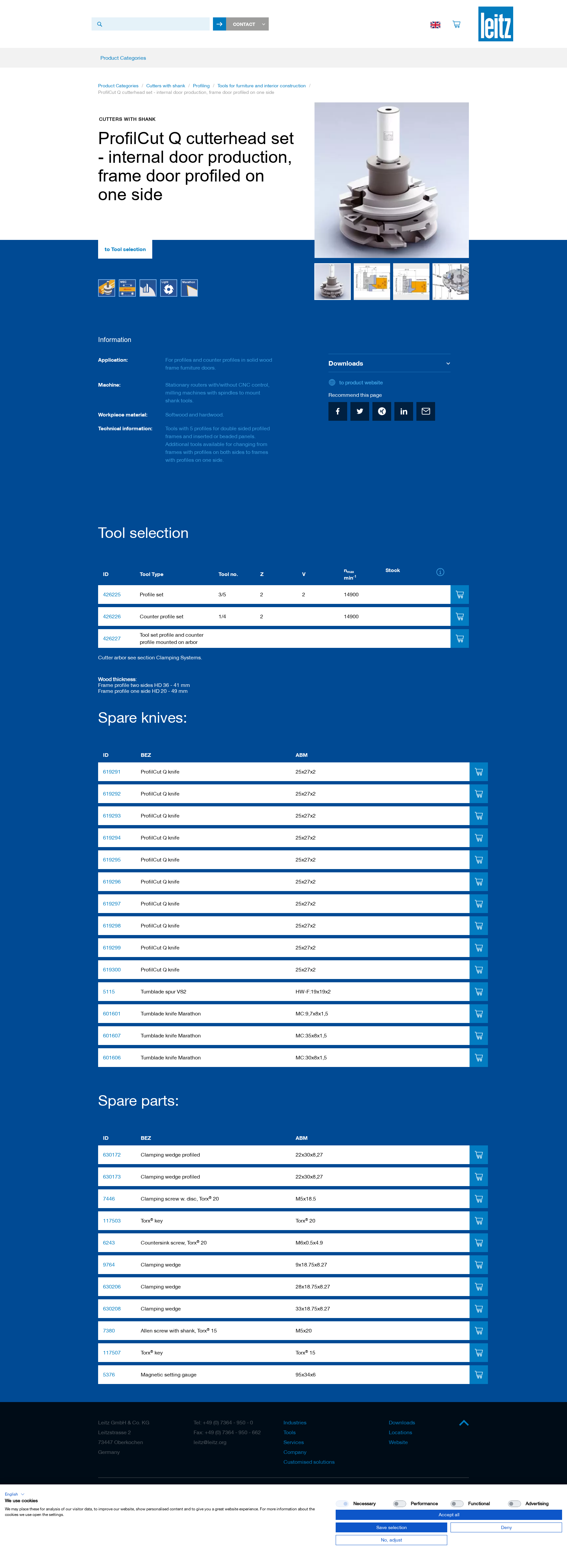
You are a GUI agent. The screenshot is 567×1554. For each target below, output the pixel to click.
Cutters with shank (165, 85)
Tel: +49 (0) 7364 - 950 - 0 (223, 1422)
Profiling (201, 85)
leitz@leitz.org (210, 1442)
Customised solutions (309, 1462)
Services (294, 1442)
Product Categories (118, 85)
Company (295, 1452)
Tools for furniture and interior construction (262, 85)
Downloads (402, 1422)
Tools (290, 1432)
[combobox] (151, 24)
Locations (400, 1432)
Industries (295, 1422)
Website (398, 1442)
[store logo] (495, 24)
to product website (361, 382)
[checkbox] (399, 1504)
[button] (327, 180)
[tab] (459, 594)
